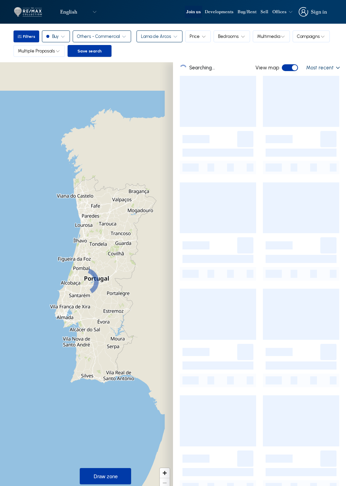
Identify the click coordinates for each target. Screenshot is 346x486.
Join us (193, 12)
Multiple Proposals (36, 50)
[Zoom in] (165, 473)
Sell (264, 12)
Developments (219, 12)
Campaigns (308, 36)
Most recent (320, 67)
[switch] (290, 67)
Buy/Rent (247, 12)
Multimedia (268, 36)
